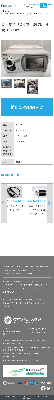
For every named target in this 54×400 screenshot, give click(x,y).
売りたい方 (7, 299)
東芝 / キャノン (41, 285)
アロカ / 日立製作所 (25, 285)
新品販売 (28, 299)
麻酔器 (25, 266)
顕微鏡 (29, 274)
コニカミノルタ (33, 288)
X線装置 (6, 266)
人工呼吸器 (16, 266)
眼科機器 (6, 274)
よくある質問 (8, 303)
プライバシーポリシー (11, 306)
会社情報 (38, 299)
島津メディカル (9, 292)
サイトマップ (40, 303)
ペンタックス (32, 281)
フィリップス (8, 288)
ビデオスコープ (18, 274)
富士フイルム (19, 281)
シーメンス (20, 288)
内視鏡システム (9, 270)
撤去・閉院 (18, 299)
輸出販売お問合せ (27, 107)
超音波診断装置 (42, 266)
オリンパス (7, 281)
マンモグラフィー (37, 270)
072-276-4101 (39, 329)
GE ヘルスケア (8, 285)
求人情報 (19, 303)
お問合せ (28, 303)
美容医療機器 (22, 270)
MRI (32, 266)
